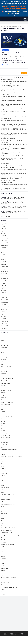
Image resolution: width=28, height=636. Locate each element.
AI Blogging (3, 338)
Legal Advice (4, 473)
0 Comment (21, 56)
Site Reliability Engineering (7, 544)
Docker (2, 406)
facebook (3, 421)
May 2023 (3, 314)
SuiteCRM (3, 554)
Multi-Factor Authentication (7, 499)
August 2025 (4, 252)
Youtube (3, 594)
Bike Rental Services (6, 366)
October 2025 (4, 247)
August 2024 (4, 280)
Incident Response (5, 452)
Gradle (2, 440)
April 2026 (3, 233)
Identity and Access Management (9, 449)
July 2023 (3, 311)
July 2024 (3, 283)
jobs (2, 459)
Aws (2, 364)
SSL (2, 551)
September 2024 (5, 278)
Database (3, 385)
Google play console (5, 435)
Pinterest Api (4, 516)
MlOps (2, 490)
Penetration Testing (5, 509)
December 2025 (4, 243)
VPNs (2, 575)
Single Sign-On (4, 542)
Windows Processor (5, 582)
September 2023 (5, 307)
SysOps (3, 556)
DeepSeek (3, 392)
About (11, 633)
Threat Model (4, 558)
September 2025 (5, 250)
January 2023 (4, 323)
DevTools (3, 399)
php (2, 511)
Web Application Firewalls (7, 580)
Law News (3, 468)
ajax (2, 342)
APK (2, 361)
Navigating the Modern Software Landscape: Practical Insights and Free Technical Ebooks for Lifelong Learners (13, 113)
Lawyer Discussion (5, 471)
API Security (4, 357)
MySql (2, 501)
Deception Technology (6, 390)
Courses (5, 634)
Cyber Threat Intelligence (7, 378)
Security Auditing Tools (6, 532)
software (3, 549)
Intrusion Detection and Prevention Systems (11, 456)
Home (2, 26)
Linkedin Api (4, 478)
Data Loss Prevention (6, 383)
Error (2, 418)
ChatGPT (3, 369)
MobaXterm (3, 492)
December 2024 (4, 271)
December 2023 (4, 299)
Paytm (2, 506)
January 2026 (4, 240)
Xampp (2, 592)
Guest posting (4, 442)
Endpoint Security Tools (6, 416)
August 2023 (4, 309)
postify (2, 518)
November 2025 (4, 245)
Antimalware (5, 50)
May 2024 (3, 288)
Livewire (3, 482)
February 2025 (4, 266)
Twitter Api (3, 563)
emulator (3, 411)
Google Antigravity (5, 433)
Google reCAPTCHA (5, 437)
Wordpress (3, 584)
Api (1, 354)
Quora (2, 520)
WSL (9, 587)
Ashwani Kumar (5, 56)
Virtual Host (4, 570)
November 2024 (4, 273)
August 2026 (4, 224)
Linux (2, 480)
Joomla (2, 461)
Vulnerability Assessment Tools (8, 577)
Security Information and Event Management (11, 535)
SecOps (3, 525)
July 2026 (3, 226)
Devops (2, 395)
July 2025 (3, 254)
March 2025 (4, 264)
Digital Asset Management (7, 402)
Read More (5, 64)
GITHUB (3, 430)
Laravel (2, 466)
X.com (2, 589)
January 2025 (4, 269)
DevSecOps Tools (20, 633)
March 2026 (4, 235)
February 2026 (4, 238)
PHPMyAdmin (4, 513)
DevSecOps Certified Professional (18, 8)
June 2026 (3, 228)
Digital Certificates (5, 404)
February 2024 (4, 295)
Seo (2, 537)
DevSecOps (3, 397)
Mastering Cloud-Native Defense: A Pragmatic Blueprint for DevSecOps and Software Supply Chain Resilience (13, 130)
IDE (2, 447)
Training (23, 634)
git (1, 428)
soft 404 (3, 546)
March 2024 (4, 292)
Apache (2, 352)
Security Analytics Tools (6, 530)
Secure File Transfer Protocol (8, 527)
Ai (1, 335)
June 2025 (3, 257)
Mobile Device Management (7, 494)
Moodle (2, 497)
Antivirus (3, 350)
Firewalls (3, 423)
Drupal (2, 409)
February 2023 (4, 321)
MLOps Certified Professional (15, 10)
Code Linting (4, 371)
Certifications (14, 634)
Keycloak (3, 463)
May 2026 (3, 231)
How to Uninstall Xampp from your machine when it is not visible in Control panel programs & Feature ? (13, 208)
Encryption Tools (5, 414)
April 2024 (3, 290)
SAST (2, 523)
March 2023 (4, 318)
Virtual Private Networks (7, 573)
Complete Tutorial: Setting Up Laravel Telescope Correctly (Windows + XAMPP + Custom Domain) (13, 202)
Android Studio (4, 345)
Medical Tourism (5, 487)
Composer (3, 373)
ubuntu (2, 565)
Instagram (3, 454)
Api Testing (3, 359)
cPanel (2, 376)
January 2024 (4, 297)
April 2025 (3, 261)
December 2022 (4, 325)
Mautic (2, 485)
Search (2, 70)
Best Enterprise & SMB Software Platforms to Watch (13, 155)
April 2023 (3, 316)
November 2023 (4, 302)
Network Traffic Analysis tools (8, 504)
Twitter (2, 561)
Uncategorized (4, 568)
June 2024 (3, 285)
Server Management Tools (7, 539)
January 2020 (4, 328)
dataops (3, 388)
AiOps (2, 340)
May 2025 (3, 259)
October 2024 (4, 276)
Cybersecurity (4, 380)
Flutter (2, 425)
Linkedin (3, 475)
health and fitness (5, 444)
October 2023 (4, 304)
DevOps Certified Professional (10, 6)
